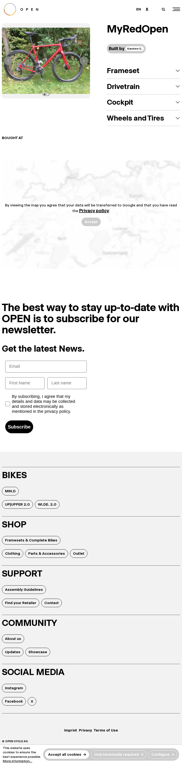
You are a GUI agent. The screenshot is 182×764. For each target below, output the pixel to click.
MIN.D (10, 491)
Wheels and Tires (135, 118)
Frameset (123, 70)
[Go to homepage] (44, 9)
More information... (17, 761)
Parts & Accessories (46, 553)
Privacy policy (94, 210)
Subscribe (19, 426)
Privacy (85, 730)
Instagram (14, 688)
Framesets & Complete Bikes (31, 540)
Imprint (70, 730)
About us (13, 638)
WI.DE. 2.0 (47, 504)
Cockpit (120, 102)
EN (138, 9)
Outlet (78, 553)
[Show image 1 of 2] (44, 94)
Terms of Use (106, 730)
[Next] (84, 60)
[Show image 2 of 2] (47, 94)
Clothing (12, 553)
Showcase (37, 652)
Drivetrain (123, 86)
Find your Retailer (20, 603)
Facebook (14, 701)
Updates (12, 652)
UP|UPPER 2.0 (17, 504)
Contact (51, 603)
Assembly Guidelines (24, 589)
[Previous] (8, 60)
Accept (91, 221)
